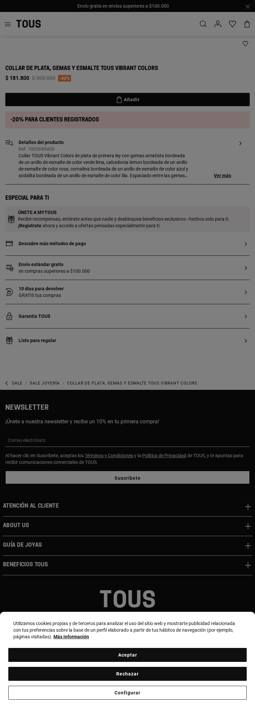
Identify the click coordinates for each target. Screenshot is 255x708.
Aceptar (127, 655)
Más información (71, 636)
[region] (127, 660)
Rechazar (127, 673)
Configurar (127, 692)
